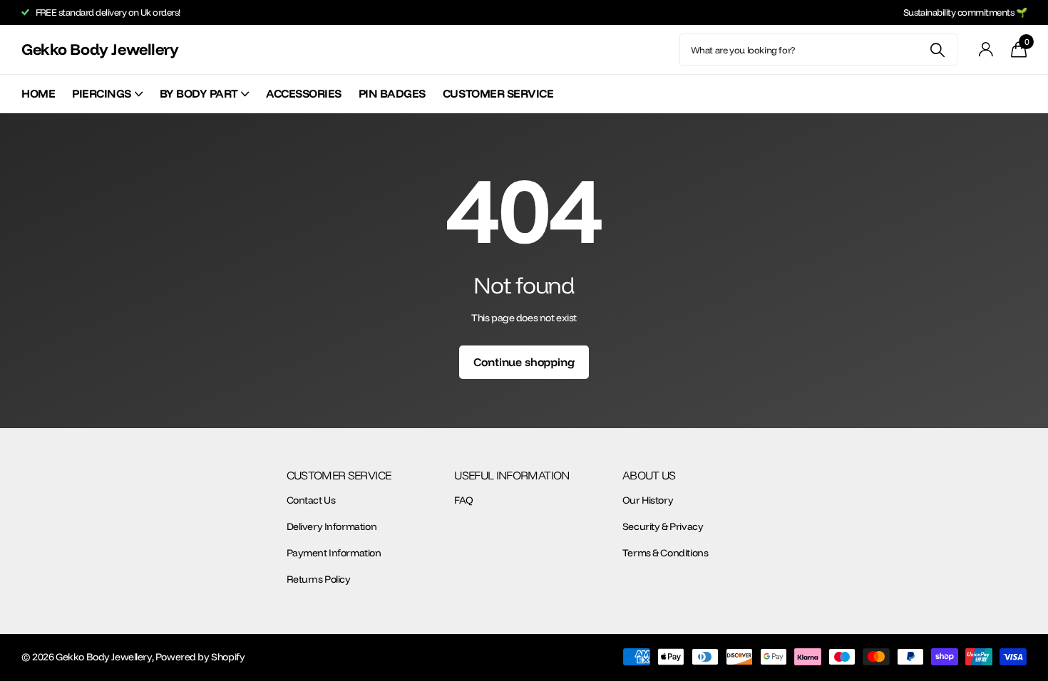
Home (38, 93)
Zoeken (937, 49)
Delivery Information (332, 526)
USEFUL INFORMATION (511, 475)
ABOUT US (649, 475)
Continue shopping (523, 362)
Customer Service (498, 93)
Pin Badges (392, 93)
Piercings (101, 93)
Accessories (303, 93)
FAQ (463, 500)
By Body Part (198, 93)
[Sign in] (986, 49)
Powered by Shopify (200, 656)
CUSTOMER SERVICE (339, 475)
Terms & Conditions (665, 552)
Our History (647, 500)
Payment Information (334, 552)
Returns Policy (319, 579)
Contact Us (311, 500)
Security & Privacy (662, 526)
